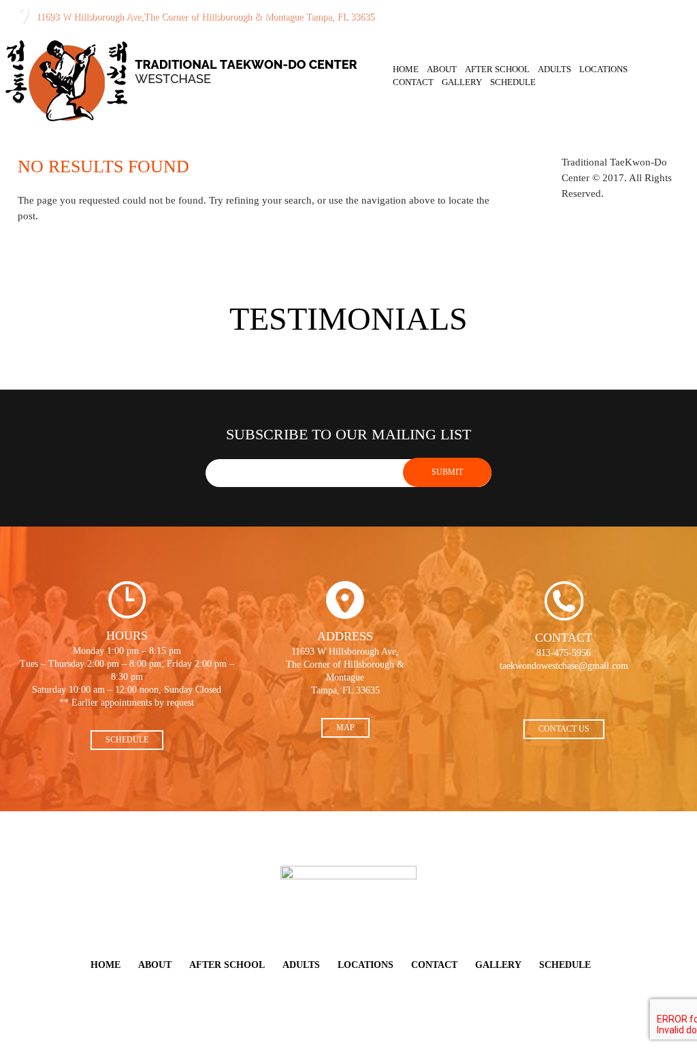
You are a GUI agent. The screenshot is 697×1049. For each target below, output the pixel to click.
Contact (413, 82)
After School (497, 69)
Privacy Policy (327, 1036)
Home (406, 69)
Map (345, 727)
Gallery (462, 82)
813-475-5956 (436, 16)
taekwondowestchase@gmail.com (564, 666)
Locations (603, 69)
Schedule (513, 82)
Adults (554, 69)
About (442, 69)
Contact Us (563, 729)
